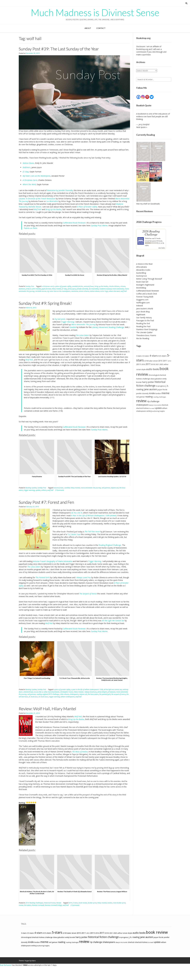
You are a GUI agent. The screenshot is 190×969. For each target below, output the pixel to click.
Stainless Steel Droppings (146, 329)
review (21, 905)
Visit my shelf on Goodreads (148, 203)
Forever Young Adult (144, 296)
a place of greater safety (62, 286)
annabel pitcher (77, 286)
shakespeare (74, 694)
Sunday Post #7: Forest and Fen (46, 502)
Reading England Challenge (110, 545)
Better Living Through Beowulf (149, 279)
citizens (122, 286)
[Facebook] (138, 97)
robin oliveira (64, 694)
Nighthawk (140, 314)
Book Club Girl (142, 282)
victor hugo (104, 291)
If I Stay (26, 171)
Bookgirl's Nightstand (145, 285)
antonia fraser (89, 286)
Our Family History (144, 317)
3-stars (139, 356)
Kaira (34, 961)
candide (67, 488)
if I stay (64, 289)
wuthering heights (158, 411)
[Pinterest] (147, 97)
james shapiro (102, 692)
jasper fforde (162, 390)
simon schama (84, 291)
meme (165, 393)
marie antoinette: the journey (91, 488)
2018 (153, 364)
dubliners (22, 289)
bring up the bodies (101, 286)
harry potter (148, 382)
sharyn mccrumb (155, 405)
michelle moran (40, 291)
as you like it (38, 692)
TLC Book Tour (73, 534)
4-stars (154, 355)
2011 (165, 360)
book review (83, 903)
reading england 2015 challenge (47, 694)
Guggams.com (142, 299)
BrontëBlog (141, 287)
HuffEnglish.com (143, 302)
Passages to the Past (145, 320)
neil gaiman (106, 488)
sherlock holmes (142, 408)
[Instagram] (143, 97)
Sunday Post (29, 286)
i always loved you (90, 692)
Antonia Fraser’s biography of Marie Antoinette (52, 561)
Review (58, 903)
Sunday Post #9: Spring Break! (45, 303)
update (38, 490)
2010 (160, 361)
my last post (60, 319)
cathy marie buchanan (51, 692)
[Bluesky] (152, 97)
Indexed (139, 305)
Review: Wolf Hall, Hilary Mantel (47, 708)
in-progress (160, 386)
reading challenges (159, 397)
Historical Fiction (50, 903)
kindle (152, 393)
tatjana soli (115, 488)
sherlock (164, 405)
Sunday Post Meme (99, 225)
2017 (148, 364)
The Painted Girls (43, 577)
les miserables (94, 289)
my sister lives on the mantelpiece (58, 291)
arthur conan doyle (124, 933)
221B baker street (151, 361)
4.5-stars (162, 355)
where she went (114, 291)
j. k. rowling (134, 937)
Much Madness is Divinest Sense (95, 12)
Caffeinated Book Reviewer (74, 223)
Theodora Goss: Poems (146, 335)
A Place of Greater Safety (87, 206)
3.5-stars (145, 356)
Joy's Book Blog (143, 311)
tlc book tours (43, 697)
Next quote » (141, 127)
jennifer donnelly (82, 289)
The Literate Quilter (144, 332)
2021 (157, 364)
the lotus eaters (93, 694)
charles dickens (114, 286)
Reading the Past (143, 326)
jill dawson (111, 692)
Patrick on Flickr (30, 228)
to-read (151, 408)
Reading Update (31, 488)
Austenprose (141, 276)
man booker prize (119, 903)
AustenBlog (141, 273)
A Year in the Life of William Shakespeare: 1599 (90, 515)
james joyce (72, 289)
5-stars (75, 903)
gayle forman (46, 289)
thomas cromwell (38, 905)
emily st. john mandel (33, 289)
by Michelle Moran (33, 206)
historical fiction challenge (150, 383)
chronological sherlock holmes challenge (37, 937)
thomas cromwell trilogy (53, 905)
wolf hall (124, 291)
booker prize (92, 903)
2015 (138, 364)
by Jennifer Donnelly (64, 190)
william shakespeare (68, 697)
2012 (169, 361)
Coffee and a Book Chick (146, 293)
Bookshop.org (142, 49)
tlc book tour (33, 697)
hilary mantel (56, 289)
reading (149, 396)
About (88, 28)
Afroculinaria (141, 267)
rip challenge (153, 401)
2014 (70, 903)
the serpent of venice (118, 694)
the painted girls (105, 694)
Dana (147, 238)
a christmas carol (47, 286)
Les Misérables (52, 201)
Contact (100, 28)
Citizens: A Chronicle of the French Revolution (37, 198)
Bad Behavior (5, 965)
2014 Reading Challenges (34, 903)
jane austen (150, 389)
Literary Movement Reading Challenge (108, 327)
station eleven (95, 291)
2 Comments (59, 490)
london (109, 903)
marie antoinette (118, 289)
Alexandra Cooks (143, 270)
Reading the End (143, 323)
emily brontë (70, 937)
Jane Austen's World (144, 308)
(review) (113, 515)
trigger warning (29, 490)
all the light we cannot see (113, 689)
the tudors (27, 905)
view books (161, 248)
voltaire (44, 490)
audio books (152, 369)
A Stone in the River (144, 264)
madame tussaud (105, 289)
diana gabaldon (156, 379)
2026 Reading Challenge (151, 232)
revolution (74, 291)
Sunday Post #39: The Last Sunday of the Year (59, 48)
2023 (161, 364)
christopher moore (66, 692)
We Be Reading (142, 338)
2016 (143, 364)
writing (149, 411)
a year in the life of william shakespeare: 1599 (87, 689)
